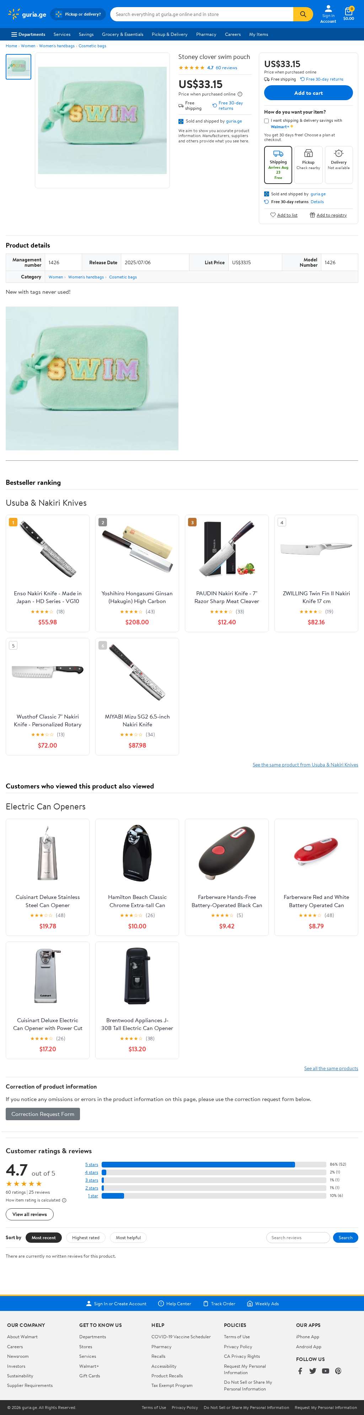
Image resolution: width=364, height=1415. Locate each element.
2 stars (91, 1188)
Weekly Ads (267, 1303)
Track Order (223, 1303)
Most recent (44, 1237)
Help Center (178, 1303)
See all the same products (331, 1068)
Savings (86, 34)
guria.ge (234, 121)
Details (317, 201)
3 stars (91, 1180)
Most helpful (128, 1237)
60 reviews (226, 67)
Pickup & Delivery (170, 34)
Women (28, 46)
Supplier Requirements (30, 1385)
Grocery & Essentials (122, 34)
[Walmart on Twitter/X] (313, 1371)
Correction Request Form (42, 1114)
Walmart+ (89, 1366)
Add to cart (308, 93)
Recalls (158, 1356)
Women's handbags (57, 46)
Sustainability (20, 1375)
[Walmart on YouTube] (326, 1371)
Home (11, 46)
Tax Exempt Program (172, 1385)
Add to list (287, 215)
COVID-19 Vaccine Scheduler (181, 1336)
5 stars (91, 1164)
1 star (93, 1195)
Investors (16, 1366)
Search (346, 1237)
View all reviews (29, 1214)
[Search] (303, 14)
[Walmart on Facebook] (300, 1371)
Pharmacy (206, 34)
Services (62, 34)
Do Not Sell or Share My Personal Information (248, 1385)
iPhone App (307, 1336)
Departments (31, 34)
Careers (233, 34)
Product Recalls (167, 1375)
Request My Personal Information (245, 1369)
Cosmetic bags (92, 46)
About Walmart (22, 1336)
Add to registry (332, 215)
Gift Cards (89, 1375)
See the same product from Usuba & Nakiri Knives (305, 764)
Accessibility (164, 1366)
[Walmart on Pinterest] (338, 1371)
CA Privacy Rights (242, 1356)
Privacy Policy (238, 1346)
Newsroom (18, 1356)
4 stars (91, 1172)
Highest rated (86, 1237)
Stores (85, 1346)
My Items (258, 34)
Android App (308, 1346)
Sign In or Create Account (120, 1303)
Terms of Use (237, 1336)
